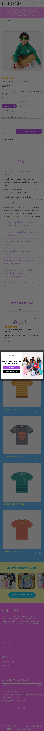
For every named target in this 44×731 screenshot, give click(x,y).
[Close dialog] (41, 354)
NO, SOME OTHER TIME (11, 371)
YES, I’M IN (11, 367)
